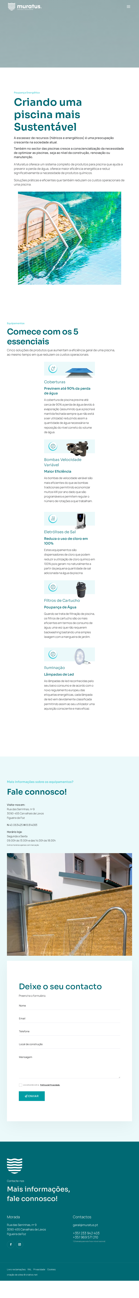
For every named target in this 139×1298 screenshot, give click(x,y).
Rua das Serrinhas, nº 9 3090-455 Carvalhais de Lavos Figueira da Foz (25, 813)
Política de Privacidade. (50, 1085)
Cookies (51, 1269)
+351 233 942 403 (86, 1233)
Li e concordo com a (41, 1085)
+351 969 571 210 (85, 1237)
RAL (29, 1269)
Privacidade (39, 1269)
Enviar (33, 1096)
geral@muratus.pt (85, 1225)
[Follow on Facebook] (10, 1244)
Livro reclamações (16, 1269)
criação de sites (15, 1274)
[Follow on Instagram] (19, 1244)
